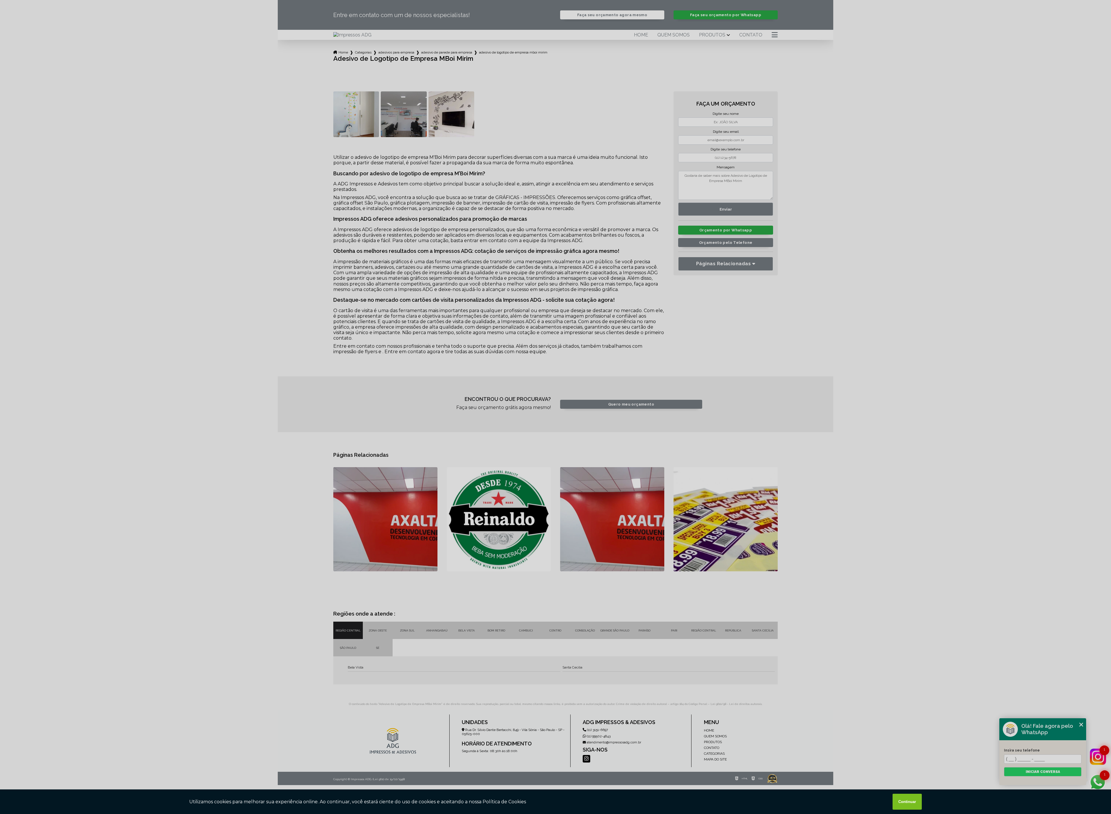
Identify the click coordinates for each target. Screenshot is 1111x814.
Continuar (907, 802)
